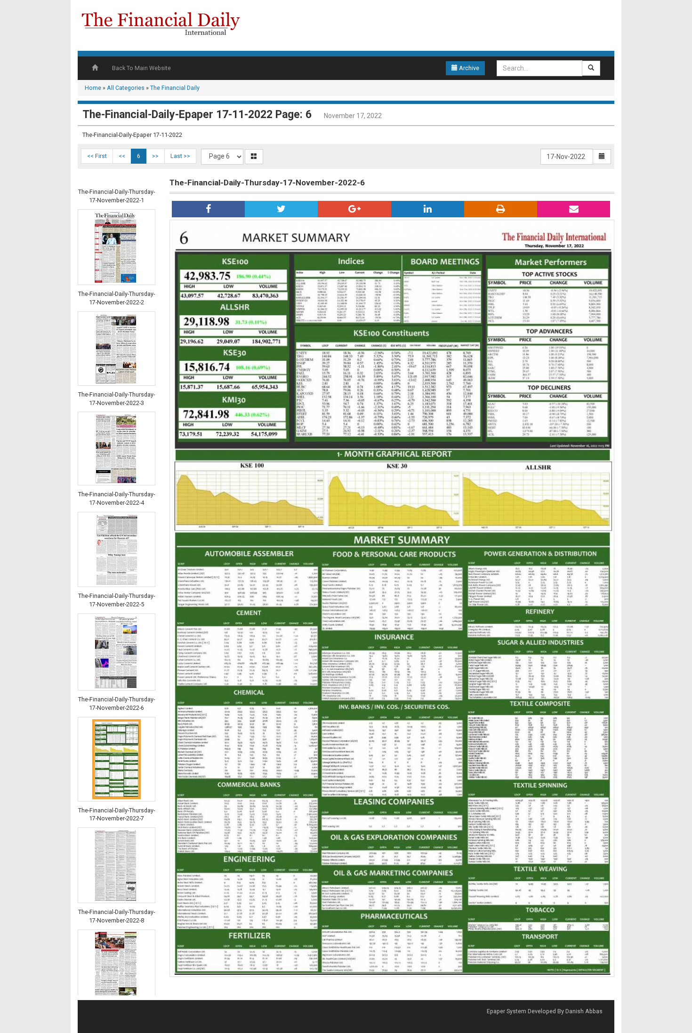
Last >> (180, 155)
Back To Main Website (141, 68)
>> (155, 155)
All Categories (126, 87)
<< (122, 155)
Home (93, 87)
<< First (97, 155)
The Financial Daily (175, 87)
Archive (468, 68)
